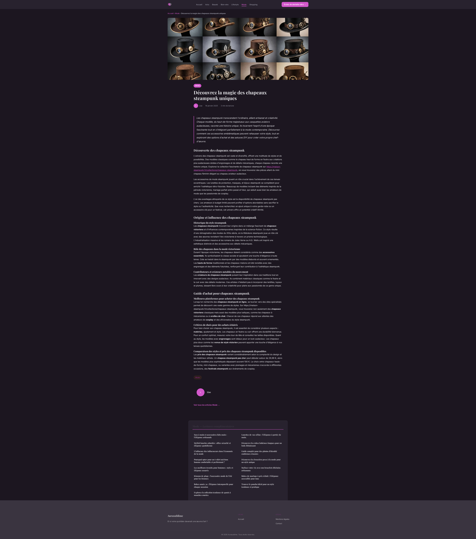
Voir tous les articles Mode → (207, 405)
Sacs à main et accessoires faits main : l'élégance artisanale (210, 436)
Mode (244, 4)
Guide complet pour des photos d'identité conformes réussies (259, 452)
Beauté (215, 4)
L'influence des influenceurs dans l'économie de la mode (213, 452)
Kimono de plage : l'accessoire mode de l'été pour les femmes (213, 477)
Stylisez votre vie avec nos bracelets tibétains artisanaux (261, 469)
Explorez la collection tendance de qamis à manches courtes (212, 493)
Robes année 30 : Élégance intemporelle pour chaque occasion (213, 485)
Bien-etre (224, 4)
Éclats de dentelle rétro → (295, 4)
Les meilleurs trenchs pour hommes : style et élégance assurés (213, 469)
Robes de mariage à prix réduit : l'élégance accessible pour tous (259, 477)
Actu (207, 4)
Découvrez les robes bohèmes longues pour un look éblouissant (261, 444)
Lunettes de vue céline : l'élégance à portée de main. (261, 436)
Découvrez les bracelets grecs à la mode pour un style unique (261, 460)
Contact (279, 523)
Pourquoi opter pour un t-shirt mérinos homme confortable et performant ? (211, 460)
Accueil (199, 4)
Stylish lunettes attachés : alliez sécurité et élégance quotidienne (212, 444)
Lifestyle (235, 4)
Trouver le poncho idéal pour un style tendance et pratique (257, 485)
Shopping (253, 4)
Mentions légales (282, 519)
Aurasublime (175, 515)
